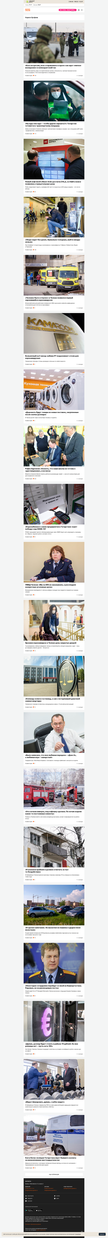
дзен (57, 1198)
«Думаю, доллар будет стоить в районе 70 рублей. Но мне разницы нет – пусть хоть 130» (51, 1045)
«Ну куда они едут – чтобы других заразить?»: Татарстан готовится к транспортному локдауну (51, 124)
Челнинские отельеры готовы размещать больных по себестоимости (45, 361)
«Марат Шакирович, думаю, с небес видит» (45, 1102)
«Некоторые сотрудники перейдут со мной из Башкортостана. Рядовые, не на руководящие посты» (53, 987)
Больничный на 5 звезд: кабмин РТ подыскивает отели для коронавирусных (52, 357)
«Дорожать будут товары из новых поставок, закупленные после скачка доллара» (52, 413)
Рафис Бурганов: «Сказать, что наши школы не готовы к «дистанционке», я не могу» (50, 469)
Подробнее (78, 1234)
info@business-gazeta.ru (31, 1190)
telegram (29, 1198)
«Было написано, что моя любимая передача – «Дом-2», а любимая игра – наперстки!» (50, 756)
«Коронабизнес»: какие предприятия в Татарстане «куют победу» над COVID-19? (51, 528)
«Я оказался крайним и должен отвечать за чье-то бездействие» (47, 870)
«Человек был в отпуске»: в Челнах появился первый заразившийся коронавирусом (49, 299)
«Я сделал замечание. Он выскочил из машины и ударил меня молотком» (52, 928)
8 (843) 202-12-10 (29, 1188)
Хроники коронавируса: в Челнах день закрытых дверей (50, 643)
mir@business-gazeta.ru (50, 1190)
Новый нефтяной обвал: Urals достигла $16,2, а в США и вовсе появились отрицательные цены (53, 183)
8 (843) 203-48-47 (48, 1188)
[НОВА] (67, 10)
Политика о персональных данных (33, 1224)
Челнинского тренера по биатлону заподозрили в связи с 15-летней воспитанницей (49, 704)
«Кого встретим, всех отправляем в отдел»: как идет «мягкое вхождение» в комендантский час (53, 66)
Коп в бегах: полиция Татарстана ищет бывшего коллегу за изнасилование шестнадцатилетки (50, 1159)
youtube (29, 1201)
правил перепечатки (41, 1230)
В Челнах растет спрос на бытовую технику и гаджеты (41, 417)
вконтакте (30, 1196)
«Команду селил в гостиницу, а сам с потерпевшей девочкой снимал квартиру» (52, 700)
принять (102, 1234)
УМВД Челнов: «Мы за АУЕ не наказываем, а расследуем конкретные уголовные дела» (50, 586)
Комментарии (30, 75)
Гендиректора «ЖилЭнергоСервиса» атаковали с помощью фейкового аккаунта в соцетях (51, 760)
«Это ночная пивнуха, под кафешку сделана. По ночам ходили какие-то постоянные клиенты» (53, 812)
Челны (27, 5)
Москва (35, 5)
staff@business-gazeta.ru (70, 1188)
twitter (58, 1196)
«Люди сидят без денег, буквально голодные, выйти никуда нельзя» (52, 241)
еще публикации (54, 1174)
